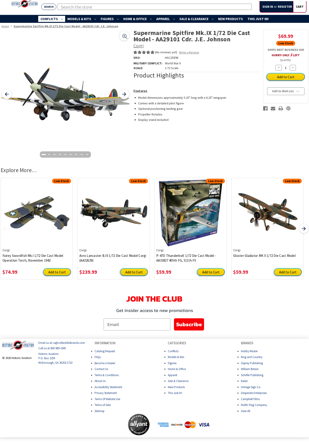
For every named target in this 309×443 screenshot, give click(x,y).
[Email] (273, 108)
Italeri (244, 381)
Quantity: (285, 60)
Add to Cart (57, 272)
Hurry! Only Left (286, 54)
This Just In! (258, 19)
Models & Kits (79, 19)
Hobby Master (249, 351)
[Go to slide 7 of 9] (76, 154)
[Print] (280, 108)
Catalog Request (105, 351)
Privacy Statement (106, 393)
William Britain (250, 369)
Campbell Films (250, 399)
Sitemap (100, 411)
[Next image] (124, 94)
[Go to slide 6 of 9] (71, 154)
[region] (65, 94)
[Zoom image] (124, 36)
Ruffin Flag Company (254, 405)
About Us (100, 381)
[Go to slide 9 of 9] (87, 154)
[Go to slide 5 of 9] (65, 154)
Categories (177, 343)
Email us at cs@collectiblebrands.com (61, 343)
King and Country (251, 357)
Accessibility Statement (108, 387)
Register (285, 7)
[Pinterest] (288, 108)
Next (303, 228)
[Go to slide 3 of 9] (54, 154)
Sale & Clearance (194, 19)
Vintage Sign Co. (251, 387)
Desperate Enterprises (254, 393)
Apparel (163, 19)
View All (245, 411)
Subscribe (189, 324)
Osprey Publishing (252, 363)
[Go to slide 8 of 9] (81, 154)
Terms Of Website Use (107, 399)
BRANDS (247, 343)
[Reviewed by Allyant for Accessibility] (138, 424)
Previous (5, 228)
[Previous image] (7, 94)
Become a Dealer (105, 363)
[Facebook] (265, 108)
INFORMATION (105, 343)
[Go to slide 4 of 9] (60, 154)
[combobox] (154, 7)
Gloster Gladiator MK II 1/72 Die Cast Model (264, 255)
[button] (109, 424)
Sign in (267, 7)
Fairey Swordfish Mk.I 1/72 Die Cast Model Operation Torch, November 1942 (32, 258)
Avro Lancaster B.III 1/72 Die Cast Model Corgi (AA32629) (112, 258)
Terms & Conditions (107, 375)
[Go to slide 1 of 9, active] (43, 154)
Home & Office (135, 19)
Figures (107, 19)
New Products (230, 19)
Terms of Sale (103, 405)
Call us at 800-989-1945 (52, 348)
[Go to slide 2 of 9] (49, 154)
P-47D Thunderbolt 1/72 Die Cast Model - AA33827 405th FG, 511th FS (186, 258)
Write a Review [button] (189, 52)
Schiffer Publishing (252, 375)
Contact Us (101, 369)
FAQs (98, 357)
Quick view (37, 209)
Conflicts (49, 19)
